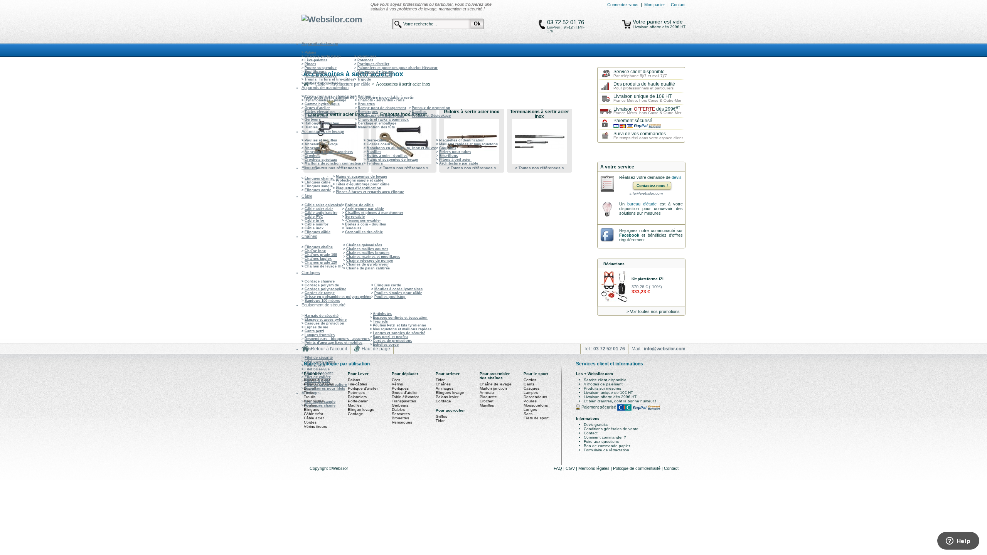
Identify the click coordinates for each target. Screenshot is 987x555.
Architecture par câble (458, 163)
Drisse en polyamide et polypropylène (338, 297)
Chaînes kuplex (318, 259)
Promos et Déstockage (431, 116)
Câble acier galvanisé (323, 205)
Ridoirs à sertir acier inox (471, 111)
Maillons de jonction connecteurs (334, 163)
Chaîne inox (315, 251)
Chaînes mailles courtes (367, 249)
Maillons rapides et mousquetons (468, 144)
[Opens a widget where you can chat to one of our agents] (958, 541)
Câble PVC (314, 217)
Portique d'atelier (363, 388)
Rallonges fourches (322, 123)
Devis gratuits (596, 424)
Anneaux (312, 148)
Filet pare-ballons (320, 361)
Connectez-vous (622, 4)
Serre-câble (376, 140)
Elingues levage (450, 392)
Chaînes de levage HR (324, 266)
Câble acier (314, 418)
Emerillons (448, 156)
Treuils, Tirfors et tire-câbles (329, 79)
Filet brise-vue (317, 369)
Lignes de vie (316, 327)
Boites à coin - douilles (387, 156)
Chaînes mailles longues (367, 253)
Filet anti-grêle (317, 381)
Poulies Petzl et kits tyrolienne (399, 325)
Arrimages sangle (320, 402)
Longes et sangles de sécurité (399, 333)
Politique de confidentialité (637, 468)
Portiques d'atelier (373, 64)
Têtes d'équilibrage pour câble (362, 184)
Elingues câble (317, 182)
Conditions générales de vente (611, 429)
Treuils (309, 397)
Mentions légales (594, 468)
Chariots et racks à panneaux (383, 119)
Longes (530, 409)
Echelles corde (386, 344)
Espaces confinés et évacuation (400, 318)
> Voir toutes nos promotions (653, 311)
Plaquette (488, 397)
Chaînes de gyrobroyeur (367, 264)
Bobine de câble (359, 205)
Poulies (530, 401)
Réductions (614, 264)
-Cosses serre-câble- (363, 220)
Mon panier (654, 4)
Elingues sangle (319, 186)
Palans (310, 52)
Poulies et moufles (321, 140)
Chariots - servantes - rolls (381, 100)
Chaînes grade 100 (321, 255)
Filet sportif (315, 365)
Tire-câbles (357, 384)
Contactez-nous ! (652, 185)
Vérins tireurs (315, 426)
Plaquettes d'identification (462, 140)
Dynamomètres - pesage (325, 100)
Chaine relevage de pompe (369, 260)
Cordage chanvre (320, 281)
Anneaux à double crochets (329, 152)
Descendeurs (535, 397)
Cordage (355, 414)
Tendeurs (375, 163)
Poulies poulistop (390, 297)
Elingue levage (361, 409)
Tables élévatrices (320, 112)
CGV (571, 468)
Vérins (397, 384)
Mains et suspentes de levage (392, 159)
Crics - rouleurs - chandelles (330, 96)
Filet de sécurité (319, 358)
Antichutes (382, 314)
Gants (529, 384)
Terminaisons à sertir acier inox (539, 114)
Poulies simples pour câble (398, 293)
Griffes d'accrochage (322, 83)
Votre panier (648, 21)
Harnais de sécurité (322, 316)
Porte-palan (358, 401)
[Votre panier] (627, 24)
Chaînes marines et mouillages (373, 257)
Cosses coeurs (379, 144)
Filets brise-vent (319, 373)
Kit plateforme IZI (648, 279)
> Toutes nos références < (336, 168)
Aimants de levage (321, 75)
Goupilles (447, 148)
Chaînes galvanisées (364, 245)
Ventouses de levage (375, 72)
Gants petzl (314, 331)
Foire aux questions (601, 441)
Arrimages (444, 388)
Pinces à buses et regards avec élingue (370, 192)
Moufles (355, 405)
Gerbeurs (313, 119)
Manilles (374, 152)
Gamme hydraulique (322, 104)
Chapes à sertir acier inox (336, 114)
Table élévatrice (405, 397)
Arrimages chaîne (320, 405)
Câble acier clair (319, 209)
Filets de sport (536, 418)
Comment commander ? (605, 437)
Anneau (487, 392)
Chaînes (443, 384)
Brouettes (366, 104)
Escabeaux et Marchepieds (381, 116)
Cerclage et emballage (377, 123)
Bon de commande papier (607, 446)
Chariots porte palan (323, 56)
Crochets (312, 156)
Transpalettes (316, 116)
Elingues (311, 409)
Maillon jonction (493, 388)
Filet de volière (318, 377)
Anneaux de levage (321, 144)
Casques (531, 388)
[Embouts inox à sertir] (403, 141)
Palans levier (447, 397)
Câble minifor (316, 224)
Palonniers (366, 56)
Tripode (364, 79)
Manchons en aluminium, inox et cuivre (401, 148)
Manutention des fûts (376, 127)
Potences (365, 60)
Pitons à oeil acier (455, 159)
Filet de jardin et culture (326, 385)
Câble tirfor (315, 220)
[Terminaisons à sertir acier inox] (539, 141)
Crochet (487, 401)
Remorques (368, 112)
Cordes (310, 422)
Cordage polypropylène (325, 289)
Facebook (629, 235)
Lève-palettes (316, 60)
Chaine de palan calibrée (368, 268)
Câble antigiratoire (321, 213)
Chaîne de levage (496, 384)
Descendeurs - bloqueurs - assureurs (337, 339)
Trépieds (380, 321)
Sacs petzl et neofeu (390, 337)
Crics (396, 380)
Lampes (531, 392)
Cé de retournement (374, 75)
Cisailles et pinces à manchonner (374, 213)
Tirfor (440, 380)
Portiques (400, 388)
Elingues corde (318, 190)
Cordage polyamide (322, 285)
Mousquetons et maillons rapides (402, 329)
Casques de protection (324, 323)
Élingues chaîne (319, 178)
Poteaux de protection (431, 108)
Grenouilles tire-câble (364, 232)
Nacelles (419, 112)
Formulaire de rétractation (606, 450)
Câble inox (314, 228)
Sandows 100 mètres (322, 301)
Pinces (310, 64)
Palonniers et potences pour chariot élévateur (397, 68)
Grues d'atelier (317, 108)
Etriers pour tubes (455, 152)
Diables (311, 127)
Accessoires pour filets (325, 388)
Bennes (364, 96)
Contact (678, 4)
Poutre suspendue (321, 68)
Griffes (441, 416)
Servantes (401, 414)
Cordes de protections (392, 341)
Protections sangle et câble (359, 180)
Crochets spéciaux (321, 159)
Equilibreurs (316, 72)
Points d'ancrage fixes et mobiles (333, 343)
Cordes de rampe (320, 293)
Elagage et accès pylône (326, 319)
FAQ (558, 468)
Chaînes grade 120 (321, 262)
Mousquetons (536, 405)
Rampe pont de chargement (382, 108)
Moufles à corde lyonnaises (398, 289)
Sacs (528, 414)
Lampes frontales (320, 335)
